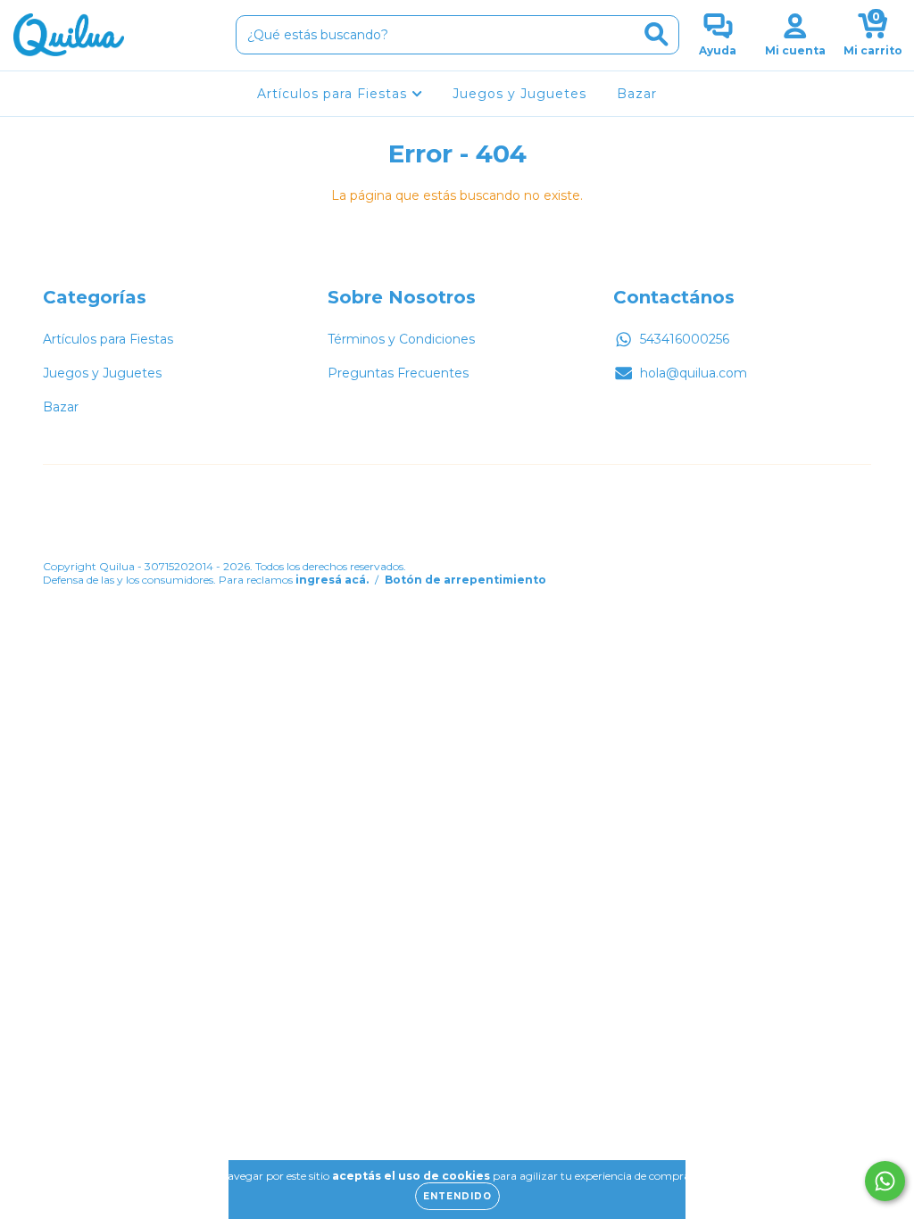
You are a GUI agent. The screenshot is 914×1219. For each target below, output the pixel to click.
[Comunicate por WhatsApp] (885, 1181)
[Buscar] (656, 34)
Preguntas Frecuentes (398, 373)
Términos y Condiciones (401, 339)
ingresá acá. (332, 579)
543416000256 (684, 339)
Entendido (457, 1196)
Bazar (637, 94)
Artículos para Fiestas (334, 94)
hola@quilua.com (693, 373)
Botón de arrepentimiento (465, 579)
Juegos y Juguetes (519, 94)
